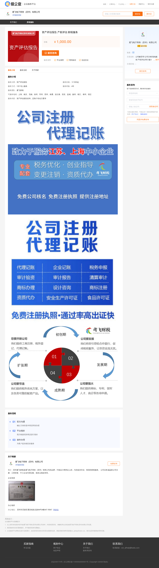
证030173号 (57, 561)
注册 (152, 4)
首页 (104, 4)
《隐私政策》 (143, 114)
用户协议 (56, 547)
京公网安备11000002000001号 (76, 561)
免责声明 (56, 550)
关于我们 (86, 547)
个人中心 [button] (121, 4)
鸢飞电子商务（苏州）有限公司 (26, 12)
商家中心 (142, 4)
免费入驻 (133, 4)
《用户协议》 (134, 114)
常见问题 (27, 547)
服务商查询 (87, 550)
